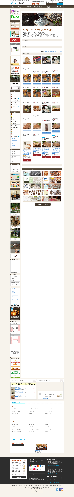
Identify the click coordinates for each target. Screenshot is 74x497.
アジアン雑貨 (35, 485)
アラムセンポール (14, 161)
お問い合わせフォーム (14, 299)
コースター (13, 138)
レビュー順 (60, 51)
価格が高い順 (52, 51)
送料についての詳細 (32, 481)
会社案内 (12, 280)
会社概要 (46, 485)
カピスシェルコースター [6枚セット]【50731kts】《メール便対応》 (46, 67)
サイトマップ (13, 300)
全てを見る (13, 145)
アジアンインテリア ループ (39, 450)
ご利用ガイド (13, 288)
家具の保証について (14, 272)
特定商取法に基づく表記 (15, 282)
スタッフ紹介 (39, 485)
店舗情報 (12, 278)
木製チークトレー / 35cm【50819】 (36, 113)
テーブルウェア (14, 143)
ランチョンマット (14, 140)
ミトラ (12, 159)
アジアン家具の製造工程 (15, 270)
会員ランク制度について (15, 296)
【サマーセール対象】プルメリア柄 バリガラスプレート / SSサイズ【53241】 (27, 152)
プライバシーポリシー (14, 284)
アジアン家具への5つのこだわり (20, 485)
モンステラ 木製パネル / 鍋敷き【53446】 (27, 66)
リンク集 (49, 485)
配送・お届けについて (15, 293)
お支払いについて (14, 291)
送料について (14, 292)
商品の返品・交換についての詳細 (52, 473)
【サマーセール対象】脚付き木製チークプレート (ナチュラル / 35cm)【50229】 (56, 114)
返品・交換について (15, 295)
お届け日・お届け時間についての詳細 (53, 465)
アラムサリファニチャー (15, 151)
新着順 (56, 51)
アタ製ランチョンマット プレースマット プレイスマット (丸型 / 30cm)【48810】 (56, 132)
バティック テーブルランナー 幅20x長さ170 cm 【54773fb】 (37, 67)
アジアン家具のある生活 (28, 485)
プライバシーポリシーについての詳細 (53, 482)
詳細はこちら (38, 443)
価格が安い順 (47, 51)
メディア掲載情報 (14, 276)
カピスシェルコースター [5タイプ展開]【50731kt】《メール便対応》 (46, 116)
